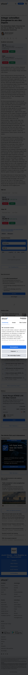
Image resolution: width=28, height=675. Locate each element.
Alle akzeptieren (14, 347)
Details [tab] (14, 322)
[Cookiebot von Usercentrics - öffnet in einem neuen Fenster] (20, 318)
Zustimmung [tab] (5, 322)
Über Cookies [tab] (22, 322)
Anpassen (13, 351)
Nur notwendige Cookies (14, 355)
